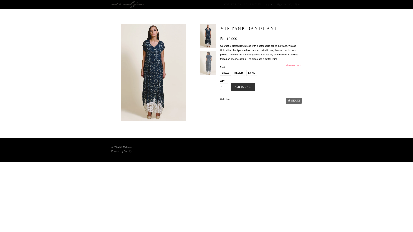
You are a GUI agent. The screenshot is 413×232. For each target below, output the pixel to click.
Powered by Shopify (121, 151)
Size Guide (292, 65)
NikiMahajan (125, 147)
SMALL (225, 72)
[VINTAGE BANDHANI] (153, 72)
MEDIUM (238, 72)
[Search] (291, 4)
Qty (222, 81)
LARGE (251, 72)
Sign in (281, 4)
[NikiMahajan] (127, 4)
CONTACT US (253, 4)
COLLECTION (233, 4)
